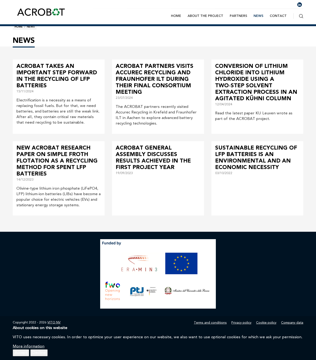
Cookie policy (266, 322)
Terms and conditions (210, 322)
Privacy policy (241, 322)
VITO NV (54, 322)
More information (28, 346)
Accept (21, 353)
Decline (39, 353)
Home (176, 16)
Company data (292, 322)
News (258, 16)
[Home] (42, 12)
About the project (205, 16)
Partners (238, 16)
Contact (278, 16)
